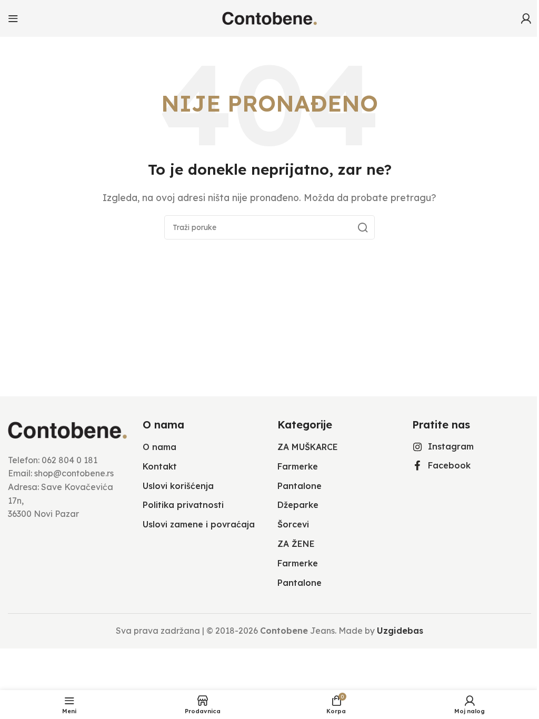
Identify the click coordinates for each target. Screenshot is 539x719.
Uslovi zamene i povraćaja (199, 524)
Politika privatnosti (183, 505)
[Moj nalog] (525, 18)
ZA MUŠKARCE (307, 447)
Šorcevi (293, 524)
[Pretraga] (363, 227)
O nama (159, 447)
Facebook (449, 465)
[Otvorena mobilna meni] (13, 18)
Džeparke (297, 505)
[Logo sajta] (269, 17)
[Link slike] (67, 429)
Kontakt (160, 466)
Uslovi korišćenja (178, 486)
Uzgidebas (400, 630)
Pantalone (299, 486)
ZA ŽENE (296, 543)
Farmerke (297, 466)
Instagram (451, 446)
